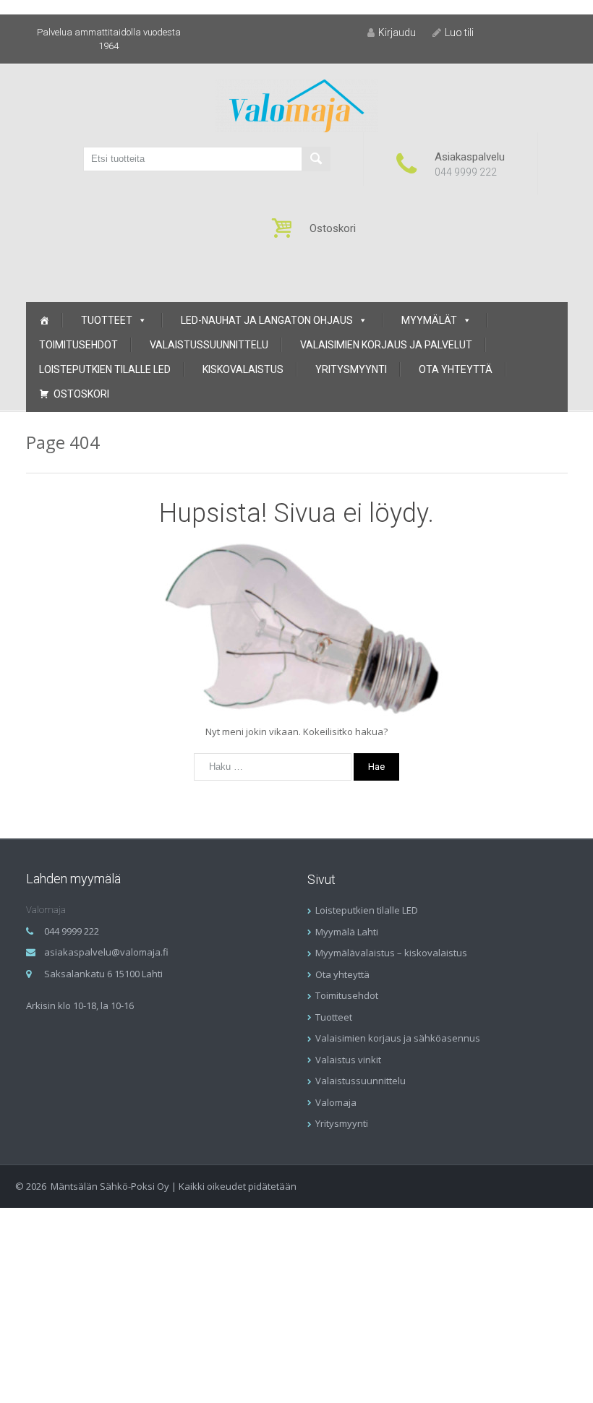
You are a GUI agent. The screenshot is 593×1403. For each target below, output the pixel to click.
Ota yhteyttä (455, 369)
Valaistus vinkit (348, 1059)
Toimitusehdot (78, 345)
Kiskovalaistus (242, 369)
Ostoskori (81, 394)
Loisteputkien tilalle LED (105, 369)
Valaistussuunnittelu (209, 345)
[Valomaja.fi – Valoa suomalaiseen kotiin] (297, 104)
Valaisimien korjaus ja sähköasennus (397, 1037)
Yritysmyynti (351, 369)
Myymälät (429, 320)
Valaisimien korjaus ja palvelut (386, 345)
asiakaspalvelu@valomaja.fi (106, 951)
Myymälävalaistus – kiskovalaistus (391, 952)
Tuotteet (106, 320)
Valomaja (336, 1102)
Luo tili (459, 32)
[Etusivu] (44, 320)
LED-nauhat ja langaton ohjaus (267, 320)
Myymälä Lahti (346, 931)
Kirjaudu (397, 32)
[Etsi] (316, 159)
